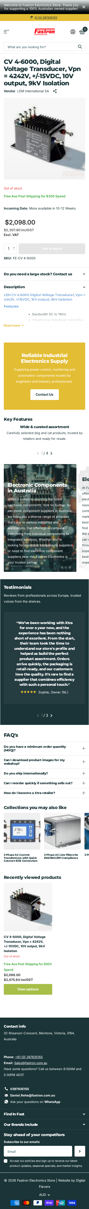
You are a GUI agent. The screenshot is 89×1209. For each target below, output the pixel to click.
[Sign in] (72, 31)
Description (14, 287)
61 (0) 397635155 (46, 17)
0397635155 (19, 1089)
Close (84, 7)
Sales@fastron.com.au (30, 1063)
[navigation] (38, 453)
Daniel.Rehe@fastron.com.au (32, 1095)
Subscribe (80, 1151)
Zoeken (80, 46)
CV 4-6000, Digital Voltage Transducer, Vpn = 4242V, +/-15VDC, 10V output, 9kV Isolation (25, 944)
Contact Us (44, 394)
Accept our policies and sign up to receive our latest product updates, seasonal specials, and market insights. (46, 1163)
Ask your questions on (35, 1102)
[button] (15, 245)
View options (28, 989)
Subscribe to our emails (22, 1142)
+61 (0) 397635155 (29, 1057)
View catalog (6, 32)
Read (12, 325)
